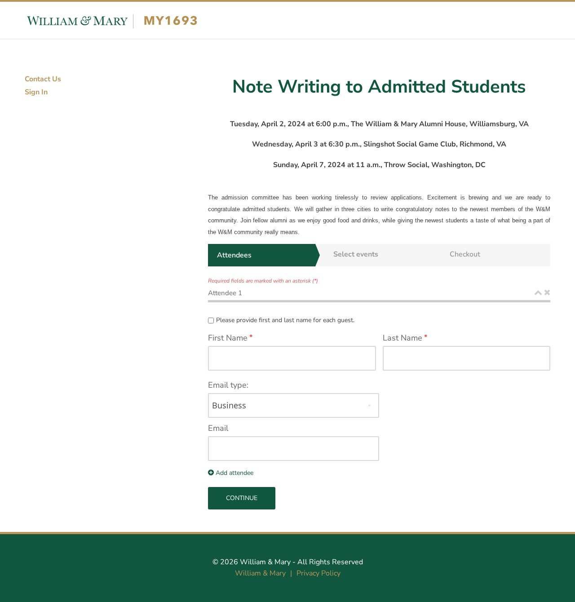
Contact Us (43, 79)
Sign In (36, 92)
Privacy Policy (318, 573)
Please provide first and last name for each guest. (285, 320)
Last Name (402, 337)
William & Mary (265, 562)
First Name (228, 337)
